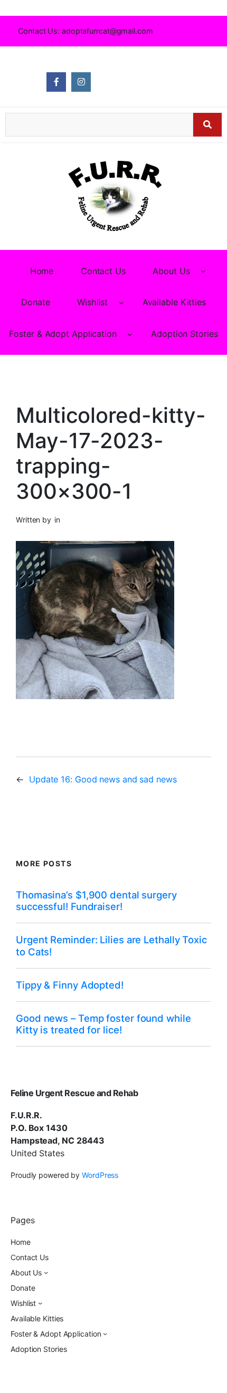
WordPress (100, 1174)
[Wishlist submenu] (121, 302)
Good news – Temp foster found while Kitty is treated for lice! (103, 1024)
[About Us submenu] (203, 271)
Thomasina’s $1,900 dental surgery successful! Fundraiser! (96, 900)
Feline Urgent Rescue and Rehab (74, 1093)
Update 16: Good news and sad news (103, 779)
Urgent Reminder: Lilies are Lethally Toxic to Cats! (111, 945)
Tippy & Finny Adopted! (70, 985)
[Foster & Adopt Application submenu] (130, 333)
